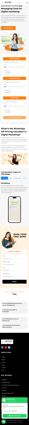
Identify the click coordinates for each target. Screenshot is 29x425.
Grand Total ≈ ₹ (14, 117)
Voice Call (4, 388)
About (3, 359)
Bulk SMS (4, 379)
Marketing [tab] (4, 178)
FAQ (3, 370)
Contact (4, 367)
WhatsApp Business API (8, 393)
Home (3, 357)
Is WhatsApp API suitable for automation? (9, 310)
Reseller (4, 396)
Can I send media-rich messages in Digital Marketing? (11, 326)
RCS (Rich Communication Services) (10, 385)
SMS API (4, 390)
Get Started (8, 28)
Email (3, 267)
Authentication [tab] (17, 178)
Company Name (6, 261)
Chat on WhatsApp (15, 415)
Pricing (3, 362)
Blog (3, 365)
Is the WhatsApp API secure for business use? (10, 319)
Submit (14, 281)
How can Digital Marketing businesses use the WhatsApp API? (12, 304)
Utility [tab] (10, 178)
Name (3, 256)
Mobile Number (6, 273)
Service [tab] (25, 178)
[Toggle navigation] (27, 3)
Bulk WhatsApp (6, 382)
